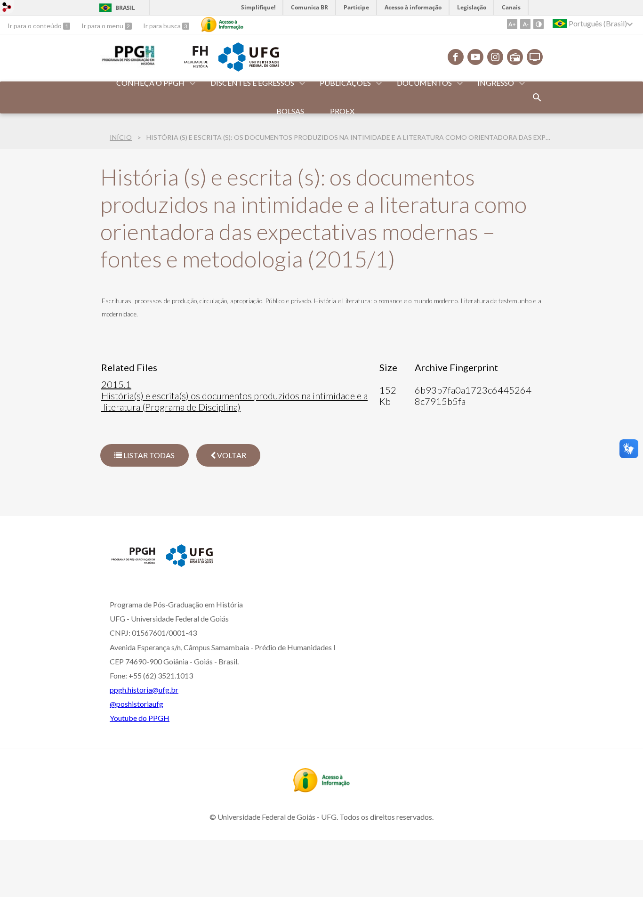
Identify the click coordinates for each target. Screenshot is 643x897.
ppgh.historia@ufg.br (144, 689)
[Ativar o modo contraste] (538, 24)
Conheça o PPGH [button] (150, 82)
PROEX (342, 110)
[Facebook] (456, 57)
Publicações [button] (345, 82)
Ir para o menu (103, 26)
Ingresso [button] (495, 82)
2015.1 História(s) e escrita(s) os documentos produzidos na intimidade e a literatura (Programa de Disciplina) (234, 395)
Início (121, 137)
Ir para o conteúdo (35, 26)
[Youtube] (475, 57)
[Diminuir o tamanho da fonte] (525, 24)
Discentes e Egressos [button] (252, 82)
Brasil (125, 8)
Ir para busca (162, 26)
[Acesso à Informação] (222, 24)
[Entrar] (7, 8)
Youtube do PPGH (139, 717)
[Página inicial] (133, 563)
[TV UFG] (535, 57)
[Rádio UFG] (515, 57)
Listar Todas (148, 455)
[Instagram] (495, 57)
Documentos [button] (424, 82)
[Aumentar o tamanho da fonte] (512, 24)
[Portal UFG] (248, 68)
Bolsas (290, 110)
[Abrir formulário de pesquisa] (537, 97)
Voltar (231, 455)
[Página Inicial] (127, 64)
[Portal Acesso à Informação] (321, 789)
